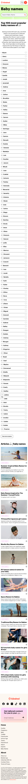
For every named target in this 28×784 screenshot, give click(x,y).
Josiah (4, 79)
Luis (3, 155)
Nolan (4, 102)
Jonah (4, 273)
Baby (2, 732)
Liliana (4, 303)
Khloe (4, 292)
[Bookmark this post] (26, 52)
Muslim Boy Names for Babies (12, 544)
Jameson (5, 258)
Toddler (3, 734)
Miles (4, 125)
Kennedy (5, 185)
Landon (4, 60)
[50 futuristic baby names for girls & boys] (14, 635)
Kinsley (4, 288)
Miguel (4, 311)
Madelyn (5, 151)
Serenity (5, 193)
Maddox (5, 395)
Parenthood (4, 742)
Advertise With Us (6, 760)
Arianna (5, 197)
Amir (4, 402)
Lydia (4, 243)
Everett (4, 262)
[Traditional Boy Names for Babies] (14, 610)
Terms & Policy (13, 779)
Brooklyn (5, 98)
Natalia (4, 277)
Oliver (4, 353)
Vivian (4, 307)
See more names (7, 436)
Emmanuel (6, 368)
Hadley (4, 391)
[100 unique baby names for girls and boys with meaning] (14, 663)
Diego (4, 212)
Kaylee (4, 144)
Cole (3, 204)
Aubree (4, 322)
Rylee (4, 284)
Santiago (5, 128)
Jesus (4, 227)
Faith (4, 281)
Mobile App (4, 758)
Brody (4, 223)
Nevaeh (4, 140)
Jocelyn (4, 417)
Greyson (5, 235)
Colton (4, 94)
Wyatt (3, 52)
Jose (3, 90)
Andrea (4, 338)
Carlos (4, 208)
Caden (4, 421)
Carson (4, 117)
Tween (3, 740)
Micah (4, 166)
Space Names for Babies (10, 597)
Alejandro (5, 379)
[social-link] (3, 704)
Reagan (4, 330)
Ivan (3, 269)
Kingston (5, 349)
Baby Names (4, 748)
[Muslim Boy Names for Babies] (14, 532)
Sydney (4, 345)
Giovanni (5, 254)
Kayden (4, 159)
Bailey (4, 326)
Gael (4, 360)
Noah (4, 357)
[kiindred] (5, 2)
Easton (4, 136)
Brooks (4, 406)
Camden (5, 319)
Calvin (4, 414)
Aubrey (4, 87)
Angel (4, 71)
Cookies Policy (5, 762)
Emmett (5, 315)
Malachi (5, 376)
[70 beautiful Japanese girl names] (14, 507)
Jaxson (4, 163)
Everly (4, 387)
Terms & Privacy (5, 764)
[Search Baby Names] (2, 397)
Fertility (3, 728)
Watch (3, 744)
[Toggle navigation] (25, 2)
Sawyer (4, 239)
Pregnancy (4, 730)
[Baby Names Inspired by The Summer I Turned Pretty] (14, 481)
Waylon (4, 364)
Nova (4, 296)
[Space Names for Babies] (14, 585)
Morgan (4, 341)
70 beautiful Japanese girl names (14, 519)
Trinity (4, 410)
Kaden (4, 425)
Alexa (4, 231)
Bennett (5, 265)
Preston (5, 429)
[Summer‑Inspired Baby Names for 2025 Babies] (14, 454)
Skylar (4, 201)
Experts (3, 746)
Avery (3, 56)
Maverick (5, 189)
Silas (4, 246)
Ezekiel (4, 174)
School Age (4, 738)
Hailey (4, 109)
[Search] (22, 2)
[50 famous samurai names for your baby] (14, 557)
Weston (5, 250)
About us (3, 756)
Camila (4, 75)
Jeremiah (5, 83)
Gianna (4, 113)
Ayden (4, 121)
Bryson (4, 216)
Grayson (4, 64)
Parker (4, 106)
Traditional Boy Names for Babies (14, 622)
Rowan (4, 383)
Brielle (4, 372)
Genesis (5, 147)
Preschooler (4, 736)
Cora (4, 300)
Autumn (5, 178)
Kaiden (4, 334)
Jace (3, 132)
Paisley (4, 182)
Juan (3, 170)
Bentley (4, 220)
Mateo (4, 68)
